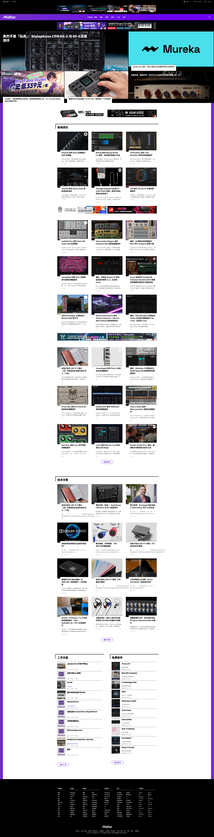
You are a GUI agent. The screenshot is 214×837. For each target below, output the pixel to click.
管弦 (59, 800)
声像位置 (85, 816)
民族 (59, 794)
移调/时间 (85, 804)
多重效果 (85, 814)
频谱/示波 (94, 794)
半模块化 (72, 804)
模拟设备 (128, 794)
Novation (150, 808)
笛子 (59, 810)
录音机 (93, 810)
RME (149, 810)
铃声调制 (94, 814)
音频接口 (119, 798)
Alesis (149, 792)
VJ (105, 808)
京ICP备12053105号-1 (106, 832)
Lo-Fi (93, 798)
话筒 (118, 804)
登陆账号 (7, 1)
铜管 (59, 792)
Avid (149, 796)
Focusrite (141, 798)
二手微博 (209, 1)
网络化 (93, 812)
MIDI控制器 (119, 794)
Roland (149, 812)
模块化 (71, 806)
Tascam (141, 812)
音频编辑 (106, 800)
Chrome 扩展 (119, 831)
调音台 (84, 802)
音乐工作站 (107, 794)
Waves (140, 816)
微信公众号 (188, 1)
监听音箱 (119, 812)
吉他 (59, 808)
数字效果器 (119, 816)
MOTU (140, 806)
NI (148, 806)
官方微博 (199, 1)
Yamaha (150, 816)
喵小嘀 (89, 831)
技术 (112, 17)
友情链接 (137, 831)
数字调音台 (119, 802)
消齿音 (84, 798)
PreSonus (141, 808)
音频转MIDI (94, 806)
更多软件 (117, 762)
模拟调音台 (119, 800)
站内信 (14, 1)
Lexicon (150, 802)
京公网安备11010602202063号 (120, 832)
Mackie (140, 804)
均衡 (84, 808)
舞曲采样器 (129, 814)
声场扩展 (85, 800)
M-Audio (150, 804)
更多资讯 (107, 462)
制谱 (105, 814)
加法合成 (72, 794)
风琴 (59, 812)
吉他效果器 (129, 802)
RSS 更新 (113, 831)
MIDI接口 (119, 796)
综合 (59, 816)
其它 (71, 816)
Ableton (141, 792)
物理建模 (72, 814)
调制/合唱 (94, 802)
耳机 (118, 806)
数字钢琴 (128, 800)
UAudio (150, 814)
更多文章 (107, 639)
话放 (118, 808)
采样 (71, 798)
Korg (140, 802)
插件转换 (106, 812)
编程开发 (106, 816)
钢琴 (59, 804)
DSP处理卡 (119, 814)
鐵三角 (149, 794)
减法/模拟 (72, 792)
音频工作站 (107, 792)
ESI (148, 800)
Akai (140, 794)
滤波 (84, 806)
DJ (105, 806)
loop (59, 806)
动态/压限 (94, 800)
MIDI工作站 (107, 796)
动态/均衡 (128, 806)
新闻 (95, 17)
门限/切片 (85, 810)
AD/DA (127, 804)
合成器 (127, 792)
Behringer (141, 796)
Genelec (141, 800)
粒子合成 (72, 800)
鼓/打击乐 (60, 802)
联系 (129, 831)
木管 (59, 814)
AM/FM (72, 796)
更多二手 (63, 764)
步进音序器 (107, 810)
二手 (118, 17)
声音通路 (94, 808)
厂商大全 (90, 17)
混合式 (71, 802)
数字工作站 (129, 808)
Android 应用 (84, 831)
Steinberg (141, 814)
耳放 (118, 810)
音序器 (127, 816)
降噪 (93, 792)
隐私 (132, 831)
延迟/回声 (85, 796)
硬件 (101, 17)
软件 (107, 17)
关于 (125, 831)
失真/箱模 (94, 804)
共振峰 (71, 812)
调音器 (93, 816)
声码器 (84, 812)
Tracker (106, 804)
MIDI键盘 (119, 792)
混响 (84, 794)
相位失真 (72, 808)
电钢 (59, 798)
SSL (140, 810)
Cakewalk (150, 798)
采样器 (127, 812)
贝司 (59, 796)
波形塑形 (72, 810)
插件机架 (106, 802)
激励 (84, 792)
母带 (93, 796)
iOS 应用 (77, 831)
